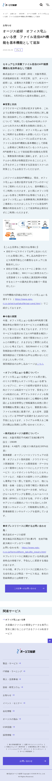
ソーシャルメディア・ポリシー (19, 749)
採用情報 (7, 735)
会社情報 (7, 711)
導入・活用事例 (10, 679)
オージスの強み (10, 719)
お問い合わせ (26, 761)
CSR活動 (7, 727)
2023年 (22, 13)
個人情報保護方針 (15, 744)
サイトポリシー (38, 749)
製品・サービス (10, 663)
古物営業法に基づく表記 (36, 747)
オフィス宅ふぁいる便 (15, 620)
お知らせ (13, 13)
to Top (50, 641)
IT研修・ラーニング (12, 671)
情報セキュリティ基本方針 (15, 747)
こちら (40, 364)
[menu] (48, 5)
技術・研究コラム (11, 687)
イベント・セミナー (12, 703)
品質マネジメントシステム (33, 744)
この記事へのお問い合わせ (25, 588)
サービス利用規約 (26, 751)
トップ (5, 13)
